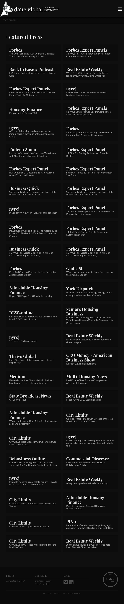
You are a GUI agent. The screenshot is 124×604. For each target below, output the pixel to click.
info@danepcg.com (43, 580)
